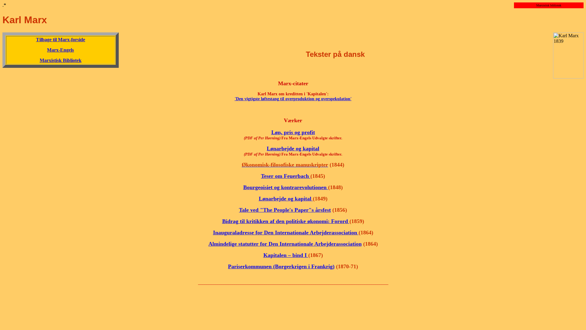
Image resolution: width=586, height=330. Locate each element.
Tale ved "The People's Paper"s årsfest (285, 210)
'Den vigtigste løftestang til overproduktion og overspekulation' (293, 99)
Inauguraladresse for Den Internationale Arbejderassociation (286, 232)
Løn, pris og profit (293, 132)
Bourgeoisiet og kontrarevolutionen (285, 187)
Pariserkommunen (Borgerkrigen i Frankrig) (281, 266)
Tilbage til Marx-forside (60, 39)
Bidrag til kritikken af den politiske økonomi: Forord (285, 221)
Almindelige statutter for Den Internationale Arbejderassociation (285, 244)
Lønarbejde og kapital (293, 148)
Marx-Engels (60, 50)
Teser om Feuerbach (285, 176)
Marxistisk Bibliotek (60, 60)
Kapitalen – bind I (285, 255)
